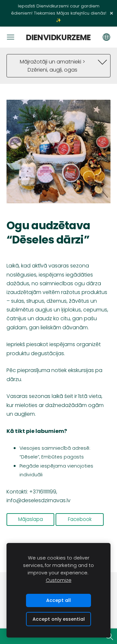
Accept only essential (58, 619)
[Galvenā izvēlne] (11, 37)
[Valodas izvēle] (106, 37)
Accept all (58, 600)
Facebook (80, 519)
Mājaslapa (30, 519)
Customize (59, 580)
